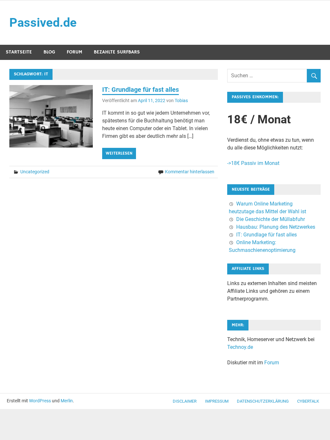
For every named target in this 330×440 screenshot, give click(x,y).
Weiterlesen (119, 153)
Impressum (216, 401)
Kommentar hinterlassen (189, 171)
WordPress (40, 400)
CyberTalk (308, 401)
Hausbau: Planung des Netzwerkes (275, 227)
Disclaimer (185, 401)
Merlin (67, 400)
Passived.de (43, 22)
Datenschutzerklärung (263, 401)
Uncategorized (34, 171)
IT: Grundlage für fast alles (140, 89)
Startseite (19, 52)
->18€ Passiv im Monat (253, 163)
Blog (49, 52)
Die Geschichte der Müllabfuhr (270, 219)
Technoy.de (240, 347)
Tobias (181, 100)
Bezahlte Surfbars (117, 52)
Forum (74, 52)
